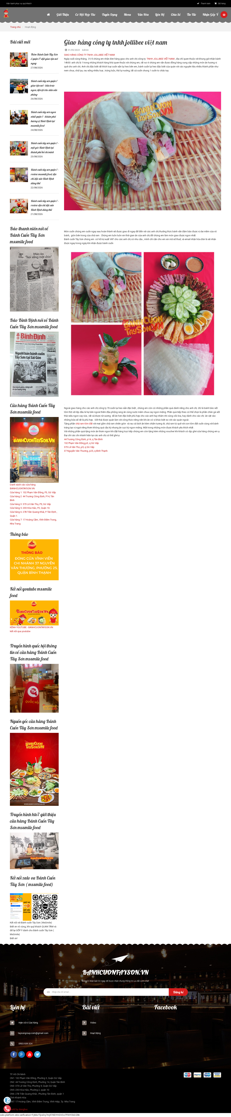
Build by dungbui (18, 1109)
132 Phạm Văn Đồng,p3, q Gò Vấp (81, 443)
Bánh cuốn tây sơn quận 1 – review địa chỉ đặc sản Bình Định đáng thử (44, 205)
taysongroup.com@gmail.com (33, 1033)
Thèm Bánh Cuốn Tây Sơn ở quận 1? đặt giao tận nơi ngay (44, 59)
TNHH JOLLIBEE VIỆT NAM (160, 58)
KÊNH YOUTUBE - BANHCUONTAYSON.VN (31, 627)
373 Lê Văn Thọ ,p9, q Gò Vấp (79, 447)
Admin (85, 50)
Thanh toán (205, 3)
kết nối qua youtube (20, 631)
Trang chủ (15, 27)
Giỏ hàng (221, 3)
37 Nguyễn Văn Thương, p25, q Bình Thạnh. (86, 451)
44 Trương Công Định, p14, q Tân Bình (83, 439)
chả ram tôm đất (84, 423)
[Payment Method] (187, 1075)
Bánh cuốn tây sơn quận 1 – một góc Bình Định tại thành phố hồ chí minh (44, 147)
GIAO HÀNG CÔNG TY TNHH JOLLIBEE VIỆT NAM (89, 54)
